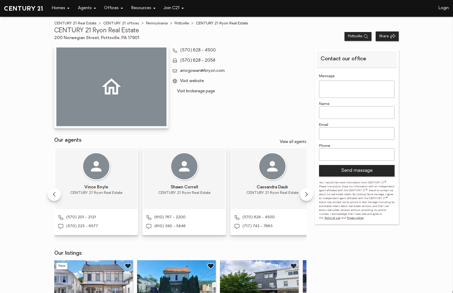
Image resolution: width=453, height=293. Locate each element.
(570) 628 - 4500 (198, 50)
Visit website (192, 81)
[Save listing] (128, 266)
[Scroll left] (54, 194)
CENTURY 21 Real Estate (75, 23)
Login (444, 8)
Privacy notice (355, 218)
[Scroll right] (306, 194)
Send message (357, 170)
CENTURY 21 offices (121, 23)
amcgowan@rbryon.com (202, 71)
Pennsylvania (157, 23)
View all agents (293, 142)
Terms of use (332, 218)
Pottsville (182, 23)
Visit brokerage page (196, 91)
